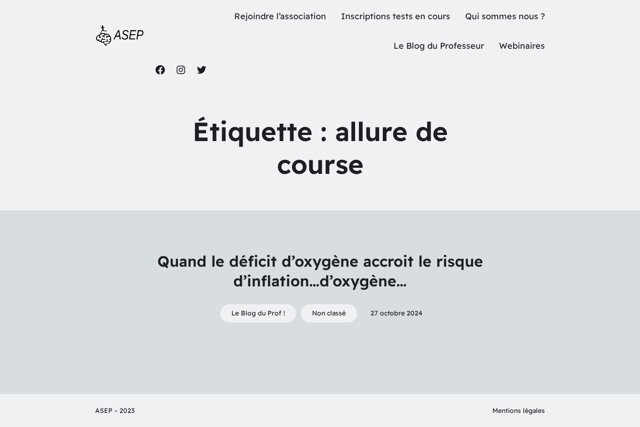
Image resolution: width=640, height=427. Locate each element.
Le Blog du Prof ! (258, 313)
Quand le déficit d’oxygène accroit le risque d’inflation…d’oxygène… (320, 271)
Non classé (329, 313)
